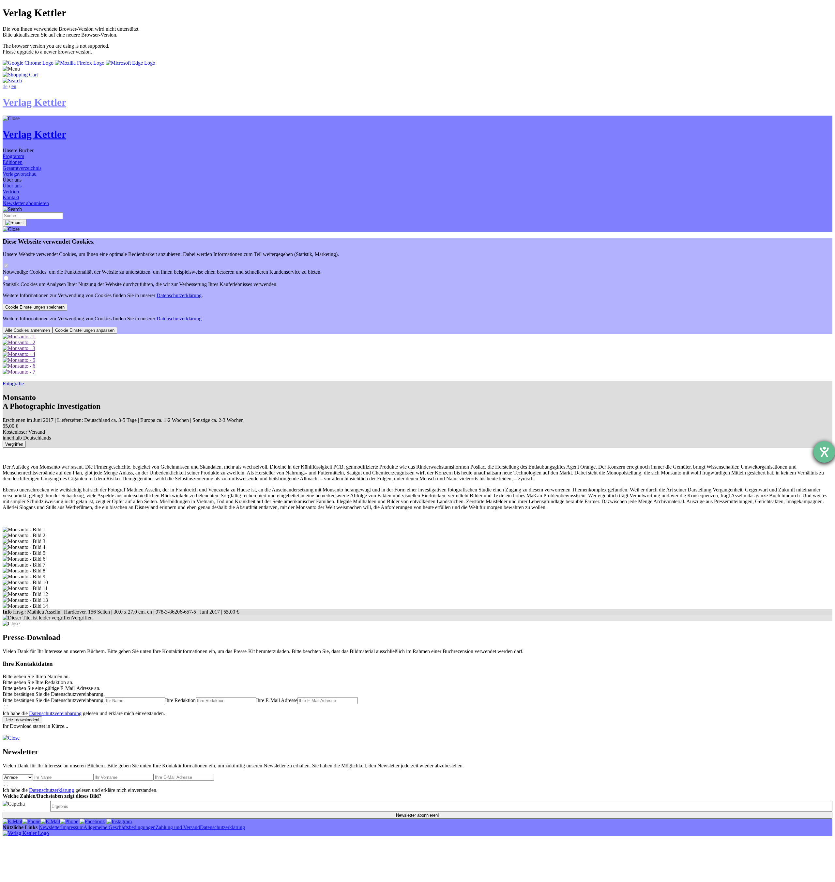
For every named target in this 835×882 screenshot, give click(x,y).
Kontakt (11, 197)
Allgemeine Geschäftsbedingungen (120, 827)
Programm (13, 156)
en (13, 86)
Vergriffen (14, 444)
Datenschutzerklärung (179, 295)
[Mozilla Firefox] (79, 63)
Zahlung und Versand (178, 827)
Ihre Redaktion (180, 700)
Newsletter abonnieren (26, 203)
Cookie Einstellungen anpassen (84, 330)
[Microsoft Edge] (130, 63)
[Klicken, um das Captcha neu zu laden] (25, 806)
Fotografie (13, 383)
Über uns (12, 185)
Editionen (13, 162)
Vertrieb (11, 191)
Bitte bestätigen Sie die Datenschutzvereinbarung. (54, 700)
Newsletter (50, 827)
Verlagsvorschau (20, 174)
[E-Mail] (12, 821)
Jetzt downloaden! (22, 719)
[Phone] (31, 821)
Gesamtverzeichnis (22, 168)
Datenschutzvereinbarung (55, 713)
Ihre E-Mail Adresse (276, 700)
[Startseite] (26, 833)
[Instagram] (119, 821)
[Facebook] (92, 821)
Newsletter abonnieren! (417, 815)
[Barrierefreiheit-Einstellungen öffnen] (824, 452)
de (5, 86)
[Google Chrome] (28, 63)
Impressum (72, 827)
